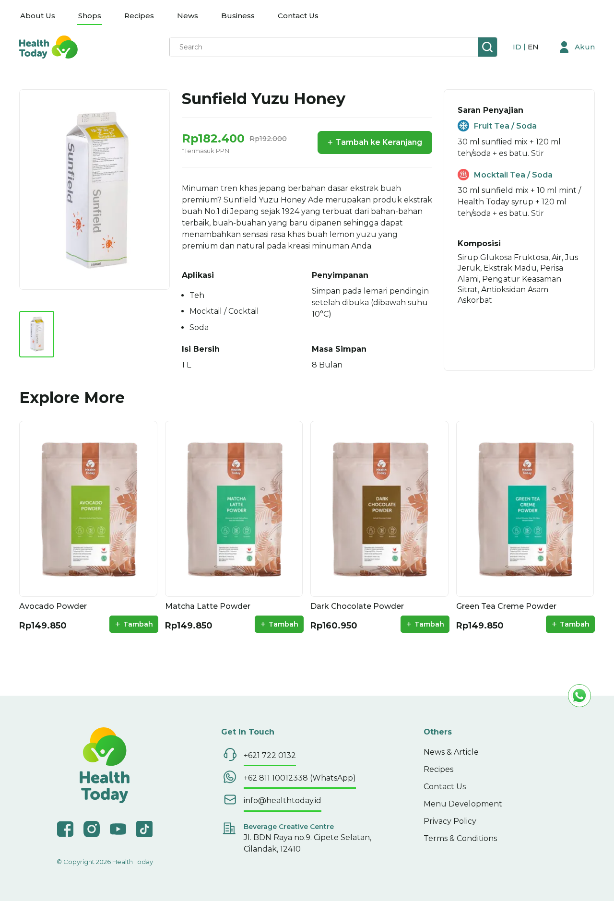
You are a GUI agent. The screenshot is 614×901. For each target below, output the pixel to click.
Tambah (134, 624)
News (187, 15)
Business (238, 15)
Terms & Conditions (460, 838)
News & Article (451, 752)
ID (518, 46)
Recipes (139, 15)
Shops (89, 15)
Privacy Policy (450, 821)
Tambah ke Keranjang (375, 142)
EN (533, 46)
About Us (37, 15)
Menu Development (463, 803)
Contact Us (298, 15)
